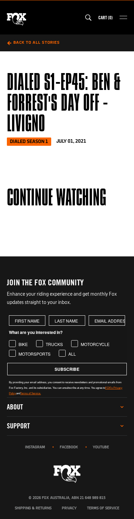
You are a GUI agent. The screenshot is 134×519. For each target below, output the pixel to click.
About (15, 407)
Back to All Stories (36, 43)
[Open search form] (88, 17)
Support (18, 425)
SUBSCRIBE (67, 369)
